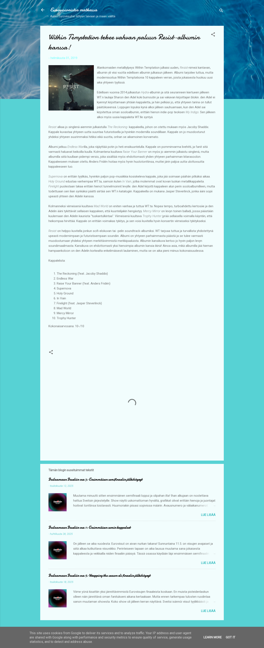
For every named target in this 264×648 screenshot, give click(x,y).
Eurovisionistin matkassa (73, 9)
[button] (213, 35)
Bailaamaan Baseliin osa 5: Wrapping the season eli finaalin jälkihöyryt (99, 575)
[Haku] (221, 11)
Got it (230, 637)
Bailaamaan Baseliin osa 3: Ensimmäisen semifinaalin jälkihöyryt (95, 479)
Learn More (213, 637)
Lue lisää (208, 515)
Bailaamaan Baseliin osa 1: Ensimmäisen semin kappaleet (89, 527)
